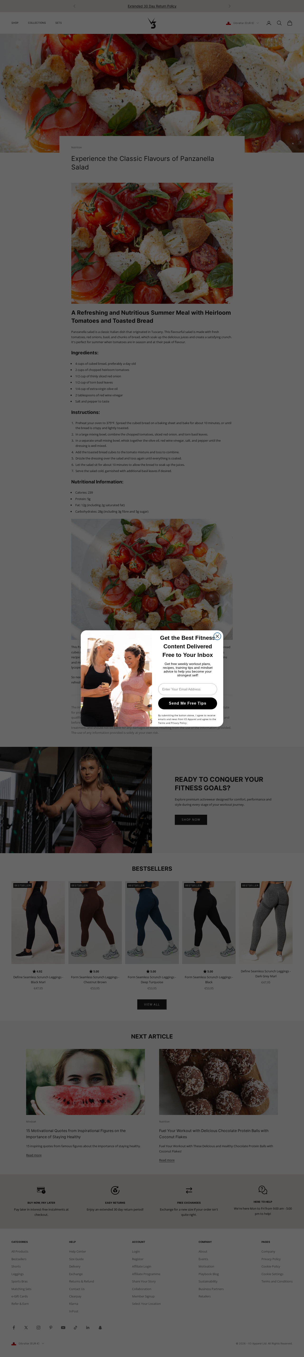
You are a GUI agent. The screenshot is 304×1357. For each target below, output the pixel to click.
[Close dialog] (217, 636)
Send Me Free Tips (187, 703)
